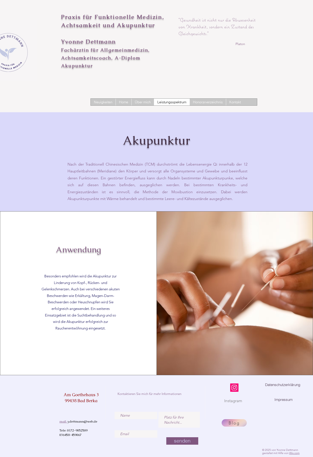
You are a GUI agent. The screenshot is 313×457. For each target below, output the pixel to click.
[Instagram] (234, 387)
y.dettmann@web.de (82, 421)
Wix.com (294, 453)
